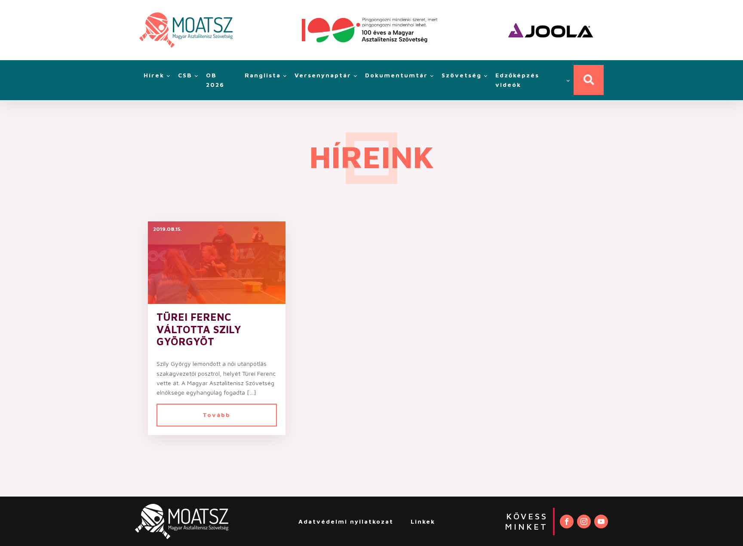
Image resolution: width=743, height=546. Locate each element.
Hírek (154, 75)
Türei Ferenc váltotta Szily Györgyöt (199, 329)
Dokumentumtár (396, 75)
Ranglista (263, 75)
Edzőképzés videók (517, 79)
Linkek (423, 521)
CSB (185, 75)
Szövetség (462, 75)
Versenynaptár (323, 75)
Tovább (216, 414)
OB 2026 (215, 79)
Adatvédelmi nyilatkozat (345, 521)
